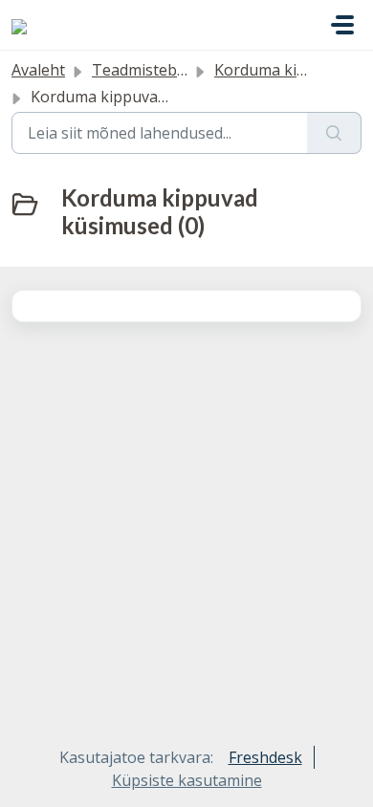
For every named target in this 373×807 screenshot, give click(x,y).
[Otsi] (334, 133)
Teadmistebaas (147, 69)
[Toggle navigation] (342, 25)
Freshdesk (265, 757)
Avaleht (38, 69)
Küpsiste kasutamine (187, 780)
